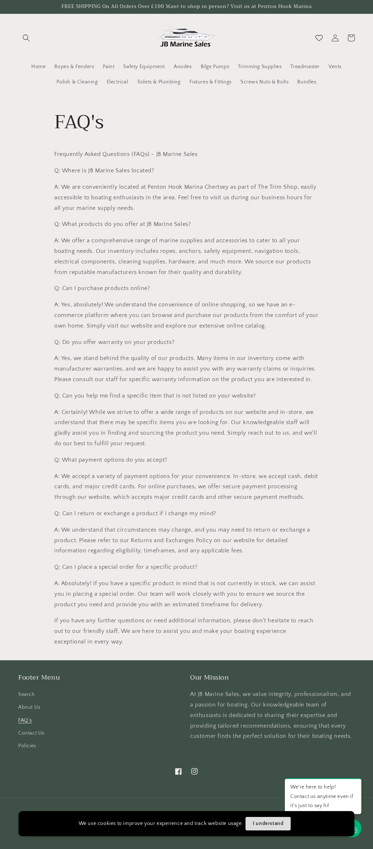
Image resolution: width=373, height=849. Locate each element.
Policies (27, 746)
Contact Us (31, 733)
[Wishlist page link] (319, 38)
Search (26, 694)
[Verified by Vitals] (75, 842)
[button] (26, 38)
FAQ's (25, 720)
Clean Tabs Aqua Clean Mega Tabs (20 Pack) (92, 833)
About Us (29, 707)
